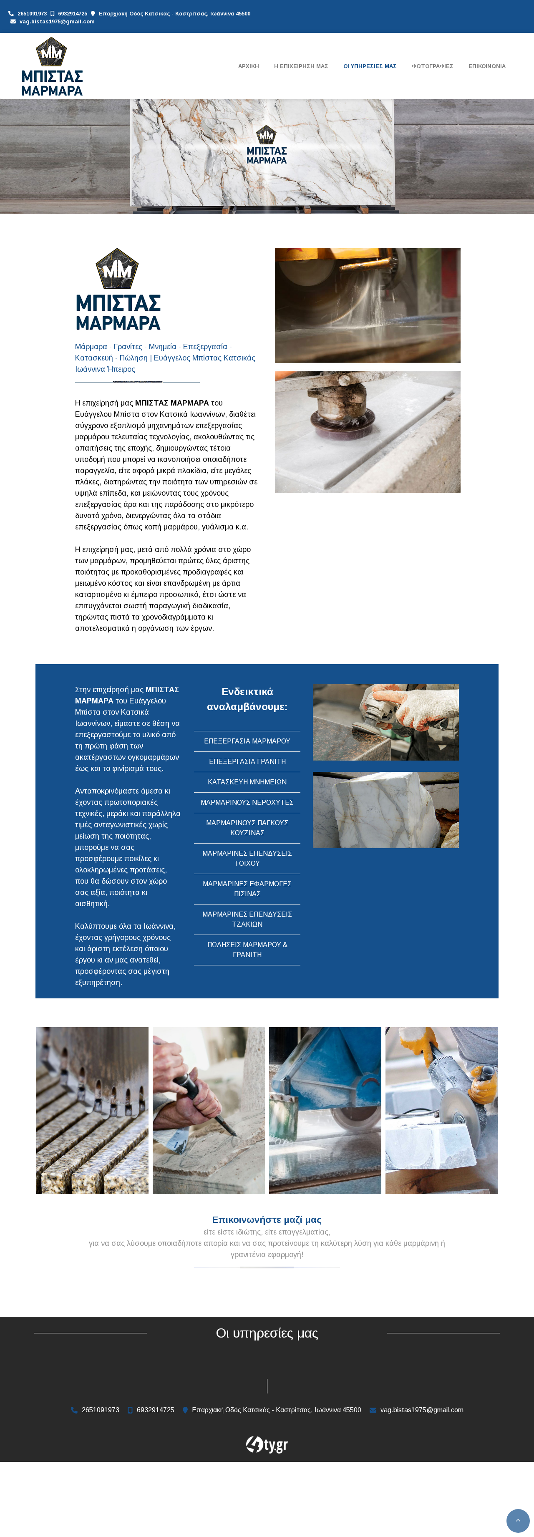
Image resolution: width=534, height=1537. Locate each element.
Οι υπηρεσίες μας (370, 66)
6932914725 (72, 13)
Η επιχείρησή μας (301, 66)
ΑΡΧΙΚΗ (248, 66)
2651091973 (32, 13)
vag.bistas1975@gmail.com (57, 21)
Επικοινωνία (487, 66)
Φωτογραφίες (432, 66)
